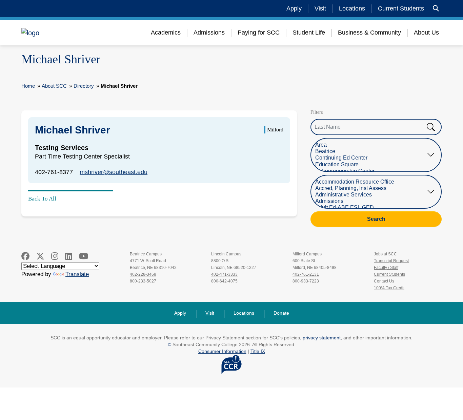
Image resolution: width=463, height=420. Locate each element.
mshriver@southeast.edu (113, 172)
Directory (84, 86)
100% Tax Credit (389, 288)
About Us (426, 32)
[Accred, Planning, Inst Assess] (371, 188)
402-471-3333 (224, 274)
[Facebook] (25, 256)
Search (376, 219)
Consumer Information (222, 351)
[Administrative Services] (371, 195)
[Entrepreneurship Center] (371, 171)
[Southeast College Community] (62, 32)
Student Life (309, 32)
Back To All (42, 198)
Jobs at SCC (385, 254)
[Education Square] (371, 165)
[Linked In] (68, 256)
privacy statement (322, 337)
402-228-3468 (143, 274)
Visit (320, 8)
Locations (352, 8)
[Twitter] (40, 256)
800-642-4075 (224, 281)
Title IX (257, 351)
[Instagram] (54, 256)
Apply (294, 8)
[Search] (436, 9)
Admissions (209, 32)
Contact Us (384, 281)
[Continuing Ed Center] (371, 158)
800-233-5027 (143, 281)
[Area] (371, 145)
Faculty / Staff (386, 267)
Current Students (401, 8)
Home (28, 86)
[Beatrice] (371, 151)
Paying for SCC (259, 32)
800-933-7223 (306, 281)
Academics (166, 32)
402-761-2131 (306, 274)
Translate (77, 274)
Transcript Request (391, 260)
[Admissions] (371, 201)
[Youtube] (83, 256)
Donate (281, 313)
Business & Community (369, 32)
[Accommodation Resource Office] (371, 182)
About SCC (54, 86)
